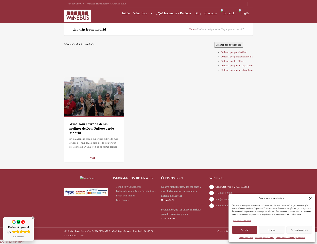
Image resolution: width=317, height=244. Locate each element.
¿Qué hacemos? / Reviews (173, 13)
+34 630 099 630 (224, 193)
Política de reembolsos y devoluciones (136, 191)
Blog (198, 13)
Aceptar (245, 230)
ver (92, 158)
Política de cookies (246, 237)
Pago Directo (122, 200)
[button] (310, 198)
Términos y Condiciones (264, 237)
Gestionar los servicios (242, 220)
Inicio (126, 13)
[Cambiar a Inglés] (245, 13)
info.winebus (222, 205)
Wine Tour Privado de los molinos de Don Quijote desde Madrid (91, 128)
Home (192, 29)
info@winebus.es (224, 199)
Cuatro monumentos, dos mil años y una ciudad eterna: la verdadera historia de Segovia (181, 191)
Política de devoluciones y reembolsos (290, 237)
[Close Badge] (33, 218)
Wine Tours (141, 13)
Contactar (210, 13)
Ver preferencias (299, 230)
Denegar (272, 230)
